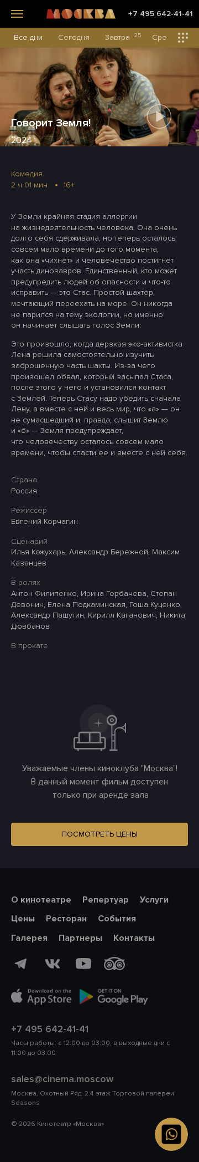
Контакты (134, 938)
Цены (23, 918)
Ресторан (66, 918)
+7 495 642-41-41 (160, 13)
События (117, 918)
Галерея (29, 938)
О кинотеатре (41, 899)
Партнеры (80, 938)
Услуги (154, 899)
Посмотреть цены (99, 834)
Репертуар (105, 899)
